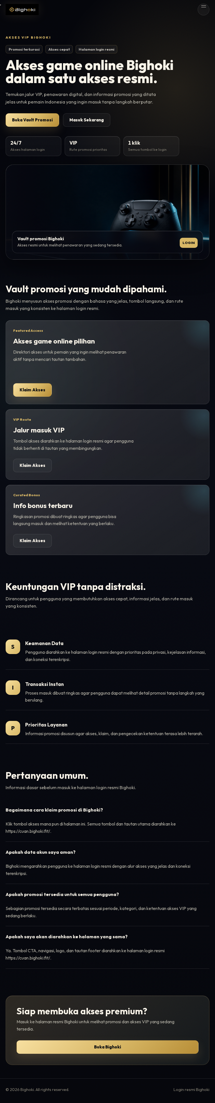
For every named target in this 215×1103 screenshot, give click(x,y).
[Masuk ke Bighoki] (22, 9)
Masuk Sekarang (86, 120)
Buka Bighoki (107, 1047)
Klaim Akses (32, 389)
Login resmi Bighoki (191, 1089)
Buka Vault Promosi (32, 120)
